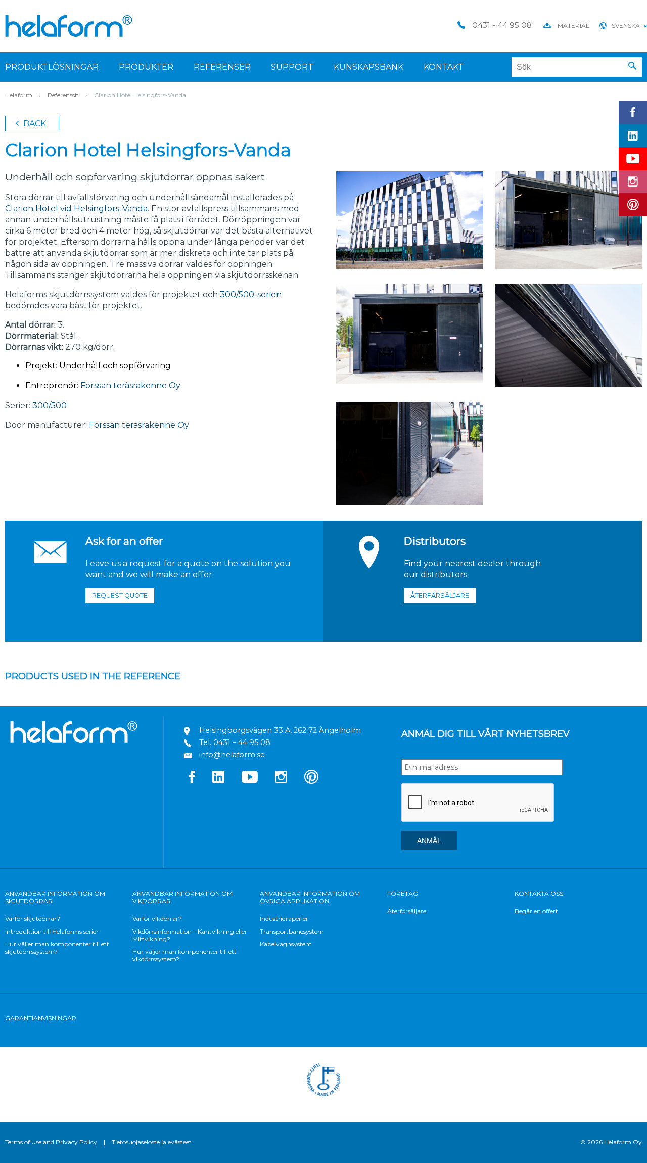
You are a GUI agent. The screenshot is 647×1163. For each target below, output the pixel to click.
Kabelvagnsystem (286, 944)
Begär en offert (536, 911)
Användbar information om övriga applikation (310, 897)
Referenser (222, 67)
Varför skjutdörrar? (32, 918)
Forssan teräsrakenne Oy (129, 385)
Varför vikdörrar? (157, 918)
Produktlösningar (52, 67)
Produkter (146, 67)
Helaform (68, 26)
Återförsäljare (406, 911)
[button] (632, 66)
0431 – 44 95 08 (241, 742)
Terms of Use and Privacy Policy (51, 1142)
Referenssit (63, 95)
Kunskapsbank (368, 67)
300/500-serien (251, 294)
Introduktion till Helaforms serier (52, 931)
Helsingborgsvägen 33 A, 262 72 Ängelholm (280, 730)
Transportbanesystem (292, 931)
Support (292, 67)
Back (33, 123)
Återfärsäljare (439, 595)
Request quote (120, 595)
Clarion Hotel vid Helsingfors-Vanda (76, 208)
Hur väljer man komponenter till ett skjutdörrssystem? (57, 947)
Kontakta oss (539, 893)
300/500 (49, 405)
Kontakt (444, 67)
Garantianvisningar (40, 1018)
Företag (402, 893)
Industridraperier (284, 918)
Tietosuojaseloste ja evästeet (152, 1142)
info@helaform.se (232, 754)
